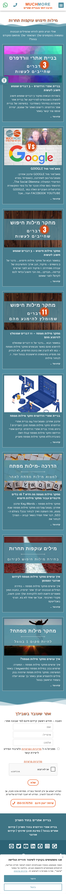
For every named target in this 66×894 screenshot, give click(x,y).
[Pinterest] (11, 846)
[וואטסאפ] (5, 5)
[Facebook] (40, 846)
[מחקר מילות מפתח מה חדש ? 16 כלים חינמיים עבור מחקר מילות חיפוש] (33, 472)
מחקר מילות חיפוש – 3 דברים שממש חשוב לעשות (36, 253)
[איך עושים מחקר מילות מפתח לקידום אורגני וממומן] (33, 554)
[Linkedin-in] (33, 846)
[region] (33, 874)
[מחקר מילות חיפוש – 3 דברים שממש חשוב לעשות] (33, 229)
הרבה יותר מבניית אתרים (38, 8)
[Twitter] (18, 846)
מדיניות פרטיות (20, 871)
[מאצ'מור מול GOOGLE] (33, 146)
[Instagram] (47, 846)
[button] (61, 5)
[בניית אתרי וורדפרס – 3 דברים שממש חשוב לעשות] (33, 64)
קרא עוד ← (55, 116)
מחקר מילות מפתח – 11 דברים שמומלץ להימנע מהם (35, 335)
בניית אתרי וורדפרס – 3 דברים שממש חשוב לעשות (35, 88)
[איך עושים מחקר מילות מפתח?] (33, 637)
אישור (33, 878)
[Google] (54, 846)
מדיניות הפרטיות (31, 749)
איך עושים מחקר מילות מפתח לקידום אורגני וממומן (36, 579)
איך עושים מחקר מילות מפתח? (40, 659)
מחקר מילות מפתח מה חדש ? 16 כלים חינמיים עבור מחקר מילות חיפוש (36, 496)
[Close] (63, 857)
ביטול (33, 887)
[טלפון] (15, 5)
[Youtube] (26, 846)
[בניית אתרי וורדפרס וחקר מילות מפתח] (33, 394)
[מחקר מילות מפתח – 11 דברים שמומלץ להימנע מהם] (33, 311)
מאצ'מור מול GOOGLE (45, 169)
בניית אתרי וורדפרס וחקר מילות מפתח (35, 416)
